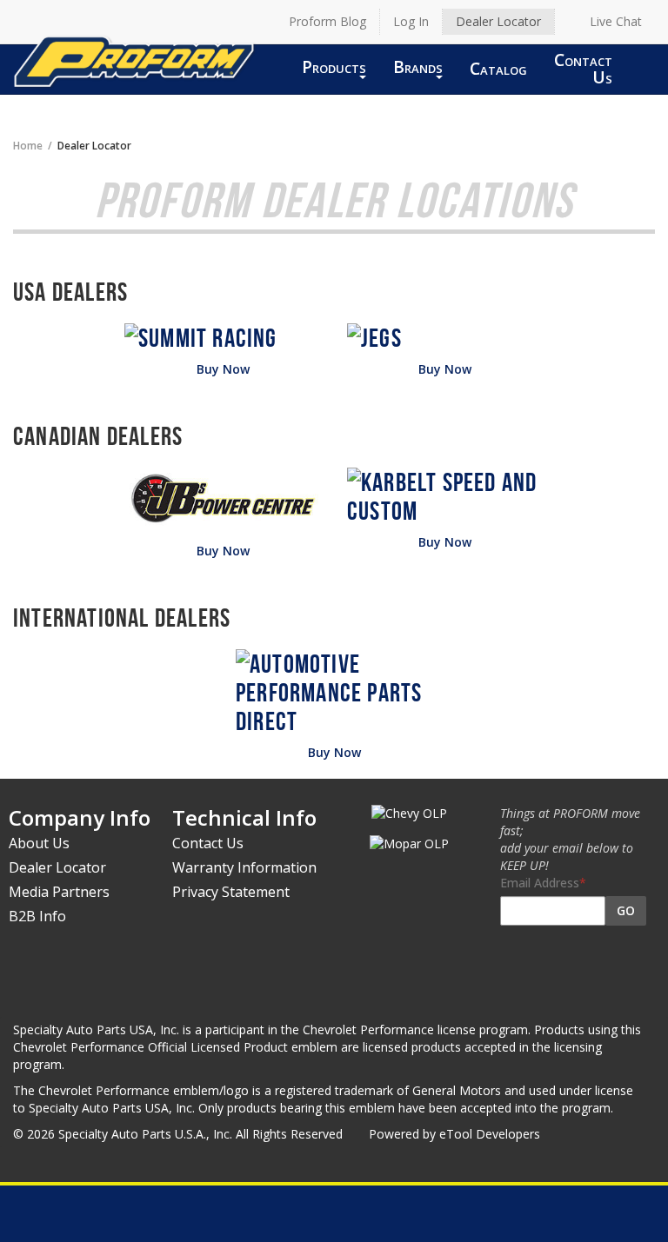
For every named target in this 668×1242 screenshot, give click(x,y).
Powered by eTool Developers (454, 1134)
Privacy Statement (231, 891)
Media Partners (59, 891)
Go (626, 910)
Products (334, 66)
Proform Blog (327, 21)
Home (28, 145)
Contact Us (583, 68)
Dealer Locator (498, 21)
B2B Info (37, 916)
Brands (418, 66)
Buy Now (223, 369)
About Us (39, 843)
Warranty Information (244, 867)
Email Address (539, 882)
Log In (411, 21)
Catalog (498, 68)
